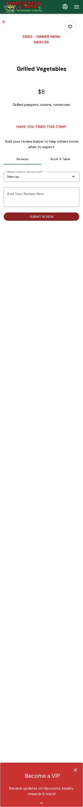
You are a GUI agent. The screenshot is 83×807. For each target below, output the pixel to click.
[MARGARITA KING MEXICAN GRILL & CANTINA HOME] (24, 7)
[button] (5, 21)
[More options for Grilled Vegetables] (70, 26)
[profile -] (65, 6)
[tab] (23, 158)
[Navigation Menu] (76, 7)
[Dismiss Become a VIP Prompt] (75, 770)
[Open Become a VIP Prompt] (41, 803)
